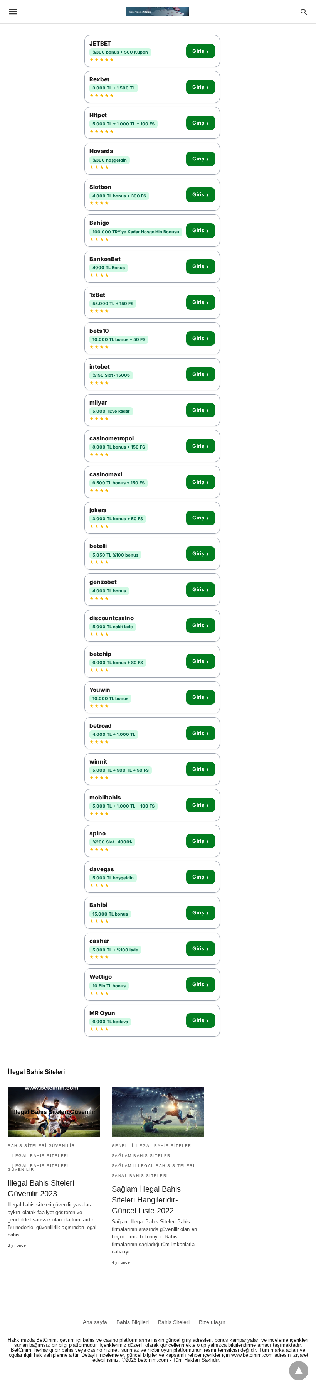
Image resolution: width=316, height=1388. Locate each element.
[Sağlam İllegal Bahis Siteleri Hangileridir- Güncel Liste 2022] (158, 1112)
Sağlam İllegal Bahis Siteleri (153, 1166)
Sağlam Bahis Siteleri (142, 1156)
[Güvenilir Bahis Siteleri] (157, 11)
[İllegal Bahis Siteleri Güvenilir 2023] (54, 1112)
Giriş (200, 51)
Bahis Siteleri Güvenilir (41, 1145)
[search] (303, 11)
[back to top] (298, 1370)
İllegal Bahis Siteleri (38, 1156)
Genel (120, 1145)
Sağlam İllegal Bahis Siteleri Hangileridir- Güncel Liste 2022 (146, 1200)
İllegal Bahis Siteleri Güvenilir (38, 1168)
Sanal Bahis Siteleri (140, 1176)
